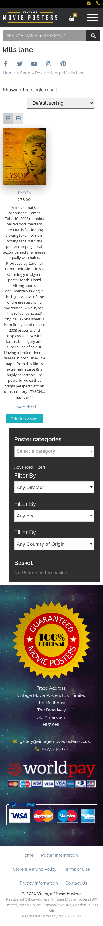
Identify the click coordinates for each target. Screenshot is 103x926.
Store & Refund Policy (34, 869)
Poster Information (59, 855)
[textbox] (54, 451)
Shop (25, 73)
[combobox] (44, 35)
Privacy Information (39, 883)
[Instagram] (49, 64)
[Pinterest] (63, 64)
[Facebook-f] (6, 64)
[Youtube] (34, 64)
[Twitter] (20, 64)
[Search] (93, 35)
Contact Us (76, 883)
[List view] (18, 118)
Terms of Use (77, 869)
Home (9, 73)
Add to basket (24, 418)
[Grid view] (8, 118)
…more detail (24, 406)
